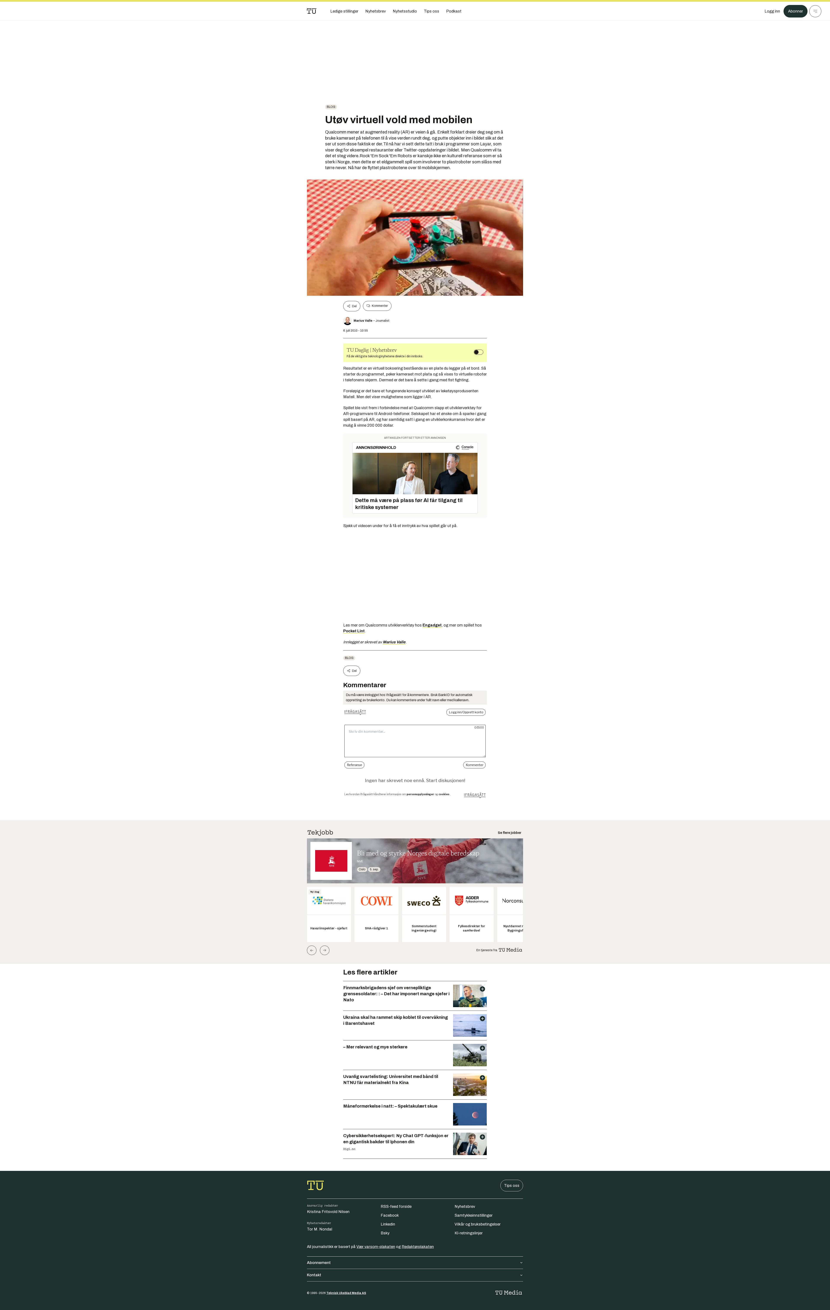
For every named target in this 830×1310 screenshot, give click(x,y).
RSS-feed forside (396, 1206)
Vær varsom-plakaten (375, 1247)
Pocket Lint (354, 631)
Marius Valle (394, 642)
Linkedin (388, 1224)
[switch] (478, 352)
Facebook (390, 1215)
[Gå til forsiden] (311, 11)
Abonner (795, 11)
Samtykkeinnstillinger (474, 1215)
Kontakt (314, 1275)
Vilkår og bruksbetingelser (478, 1224)
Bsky (385, 1233)
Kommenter (380, 305)
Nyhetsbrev (465, 1206)
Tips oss (511, 1185)
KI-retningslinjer (469, 1233)
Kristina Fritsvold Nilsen (328, 1212)
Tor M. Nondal (319, 1229)
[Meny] (815, 11)
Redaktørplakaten (418, 1247)
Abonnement (319, 1263)
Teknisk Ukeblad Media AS (346, 1293)
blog (331, 106)
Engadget (432, 625)
